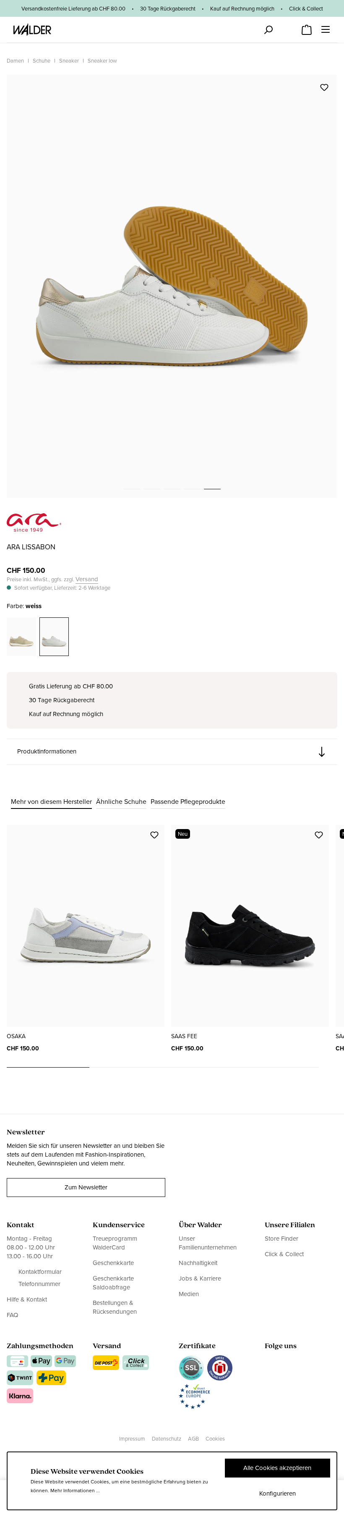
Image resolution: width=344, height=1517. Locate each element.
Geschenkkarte (113, 1263)
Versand (87, 579)
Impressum (132, 1439)
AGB (193, 1439)
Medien (189, 1294)
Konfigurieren (277, 1493)
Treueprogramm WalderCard (115, 1243)
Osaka (16, 1036)
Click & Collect (284, 1254)
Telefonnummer (39, 1284)
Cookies (215, 1439)
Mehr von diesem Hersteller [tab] (51, 801)
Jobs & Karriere (200, 1278)
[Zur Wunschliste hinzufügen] (324, 87)
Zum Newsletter (86, 1187)
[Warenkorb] (306, 27)
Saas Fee (184, 1036)
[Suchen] (268, 30)
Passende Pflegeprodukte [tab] (188, 801)
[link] (34, 527)
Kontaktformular (40, 1272)
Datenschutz (166, 1439)
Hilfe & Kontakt (27, 1299)
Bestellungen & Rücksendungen (115, 1307)
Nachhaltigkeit (198, 1263)
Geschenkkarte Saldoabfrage (113, 1283)
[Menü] (325, 29)
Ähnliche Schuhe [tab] (121, 801)
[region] (172, 286)
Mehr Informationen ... (75, 1490)
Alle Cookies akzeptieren (277, 1467)
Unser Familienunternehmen (208, 1243)
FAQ (12, 1315)
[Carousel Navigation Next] (328, 1067)
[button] (172, 751)
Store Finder (281, 1238)
